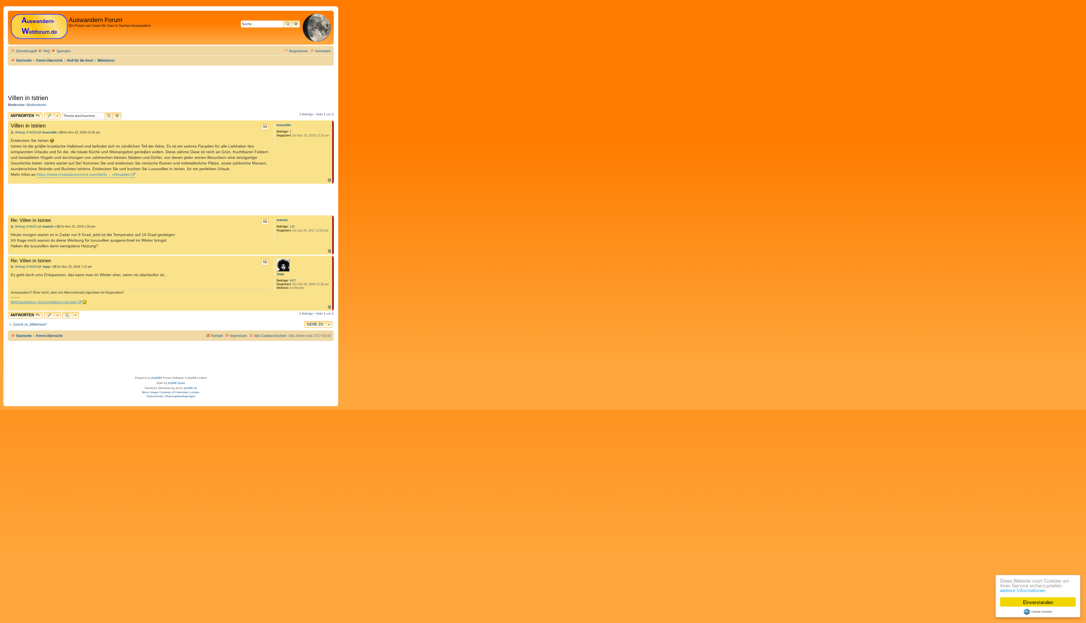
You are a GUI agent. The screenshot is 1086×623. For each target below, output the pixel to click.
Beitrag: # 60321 (26, 226)
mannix (282, 220)
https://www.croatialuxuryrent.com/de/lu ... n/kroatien (83, 174)
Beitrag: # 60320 (26, 132)
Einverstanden (1038, 601)
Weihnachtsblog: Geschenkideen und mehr (44, 302)
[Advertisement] (111, 199)
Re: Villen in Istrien (31, 220)
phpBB (155, 377)
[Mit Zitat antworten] (265, 126)
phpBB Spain (176, 382)
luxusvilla (284, 125)
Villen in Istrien (28, 97)
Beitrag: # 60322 (26, 267)
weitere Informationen (1023, 590)
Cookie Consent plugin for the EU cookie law (1038, 612)
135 (292, 226)
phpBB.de (190, 388)
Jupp (280, 274)
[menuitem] (44, 51)
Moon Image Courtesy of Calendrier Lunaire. (171, 392)
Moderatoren (36, 105)
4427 (293, 280)
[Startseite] (39, 26)
